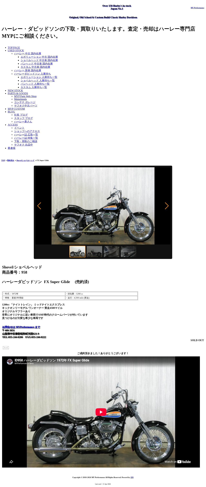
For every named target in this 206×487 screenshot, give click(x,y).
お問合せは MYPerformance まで (21, 327)
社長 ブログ (21, 114)
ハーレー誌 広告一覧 (26, 134)
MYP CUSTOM (16, 108)
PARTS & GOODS (18, 93)
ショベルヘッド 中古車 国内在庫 (39, 60)
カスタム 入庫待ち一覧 (34, 87)
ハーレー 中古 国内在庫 (27, 53)
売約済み (10, 160)
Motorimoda (20, 99)
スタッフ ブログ (23, 118)
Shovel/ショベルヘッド (25, 160)
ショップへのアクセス (27, 131)
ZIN (132, 477)
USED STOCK (16, 50)
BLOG (11, 111)
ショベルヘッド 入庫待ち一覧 (38, 80)
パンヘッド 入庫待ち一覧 (35, 84)
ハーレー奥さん (23, 121)
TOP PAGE (14, 47)
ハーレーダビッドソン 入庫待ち (32, 73)
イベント (19, 127)
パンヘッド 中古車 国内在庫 (37, 63)
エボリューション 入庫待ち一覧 (39, 77)
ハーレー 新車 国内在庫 (27, 70)
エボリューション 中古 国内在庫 (39, 56)
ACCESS (13, 124)
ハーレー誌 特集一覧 (26, 138)
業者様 (11, 148)
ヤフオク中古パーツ (25, 105)
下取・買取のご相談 (25, 141)
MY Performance (197, 8)
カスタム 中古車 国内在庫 (35, 67)
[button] (39, 205)
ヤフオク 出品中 (23, 144)
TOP (3, 160)
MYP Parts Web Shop (25, 96)
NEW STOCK (15, 90)
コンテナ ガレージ (24, 102)
